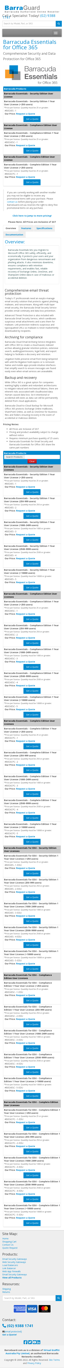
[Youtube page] (35, 1342)
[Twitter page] (30, 1342)
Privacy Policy (34, 1363)
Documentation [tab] (14, 234)
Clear (32, 461)
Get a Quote (32, 118)
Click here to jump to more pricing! (32, 215)
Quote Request (10, 1247)
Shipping (6, 1288)
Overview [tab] (11, 228)
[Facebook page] (25, 1342)
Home (5, 1238)
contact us (12, 201)
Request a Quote (25, 113)
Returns (6, 1292)
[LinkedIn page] (38, 1342)
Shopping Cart (9, 1241)
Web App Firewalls (11, 1271)
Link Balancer (9, 1268)
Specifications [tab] (44, 228)
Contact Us (8, 1244)
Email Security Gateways (14, 1258)
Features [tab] (26, 228)
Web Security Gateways (14, 1262)
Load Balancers (10, 1265)
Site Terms (54, 1359)
